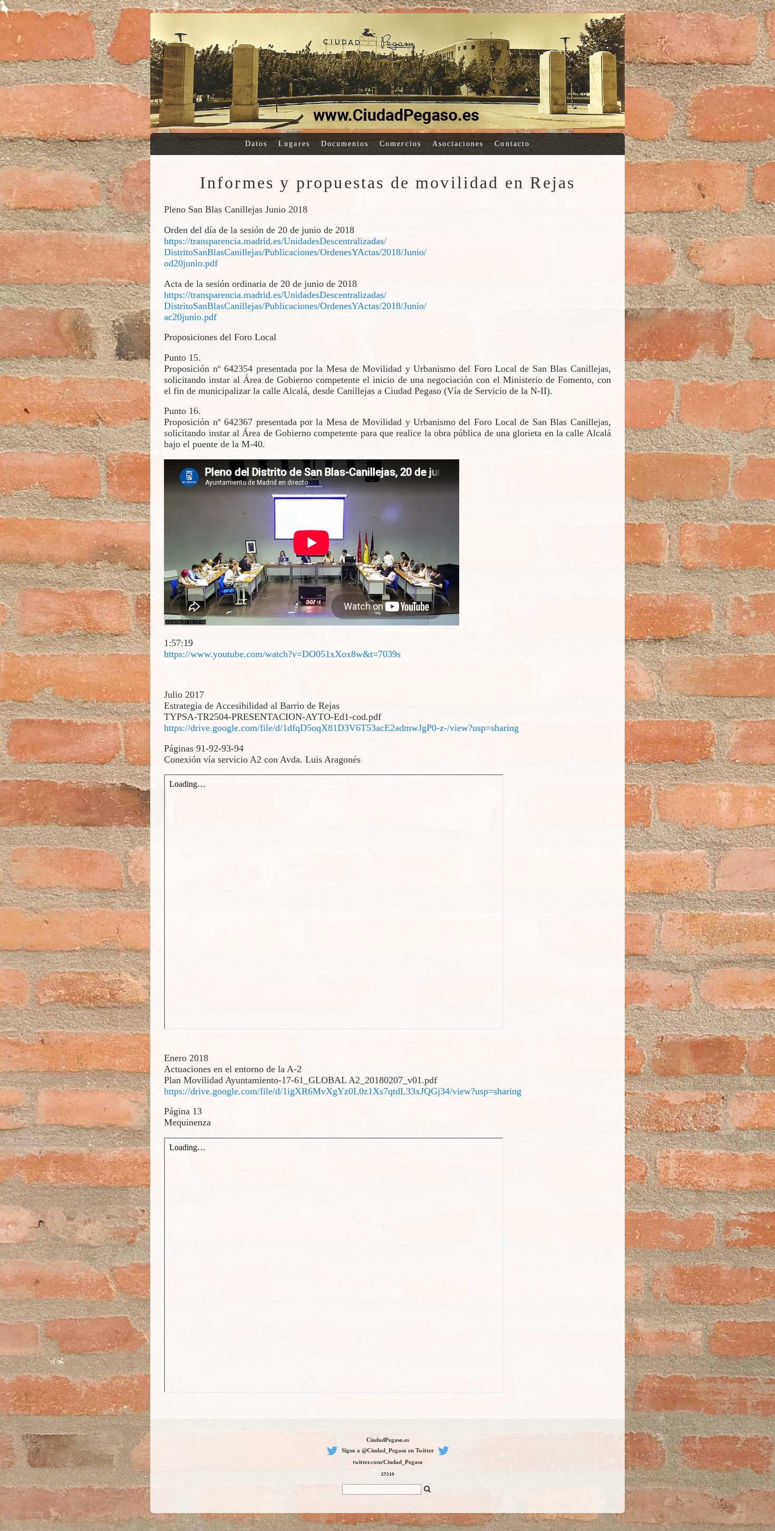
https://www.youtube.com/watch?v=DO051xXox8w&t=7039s (282, 654)
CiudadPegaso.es (387, 1440)
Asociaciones (458, 144)
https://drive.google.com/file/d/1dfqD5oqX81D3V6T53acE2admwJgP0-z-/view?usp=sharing (341, 728)
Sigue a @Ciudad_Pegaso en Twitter (387, 1450)
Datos (256, 144)
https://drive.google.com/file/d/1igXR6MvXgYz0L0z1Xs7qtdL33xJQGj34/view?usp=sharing (342, 1091)
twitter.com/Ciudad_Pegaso (388, 1462)
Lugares (294, 144)
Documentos (345, 144)
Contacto (512, 144)
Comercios (400, 144)
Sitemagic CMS (756, 5)
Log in (734, 5)
